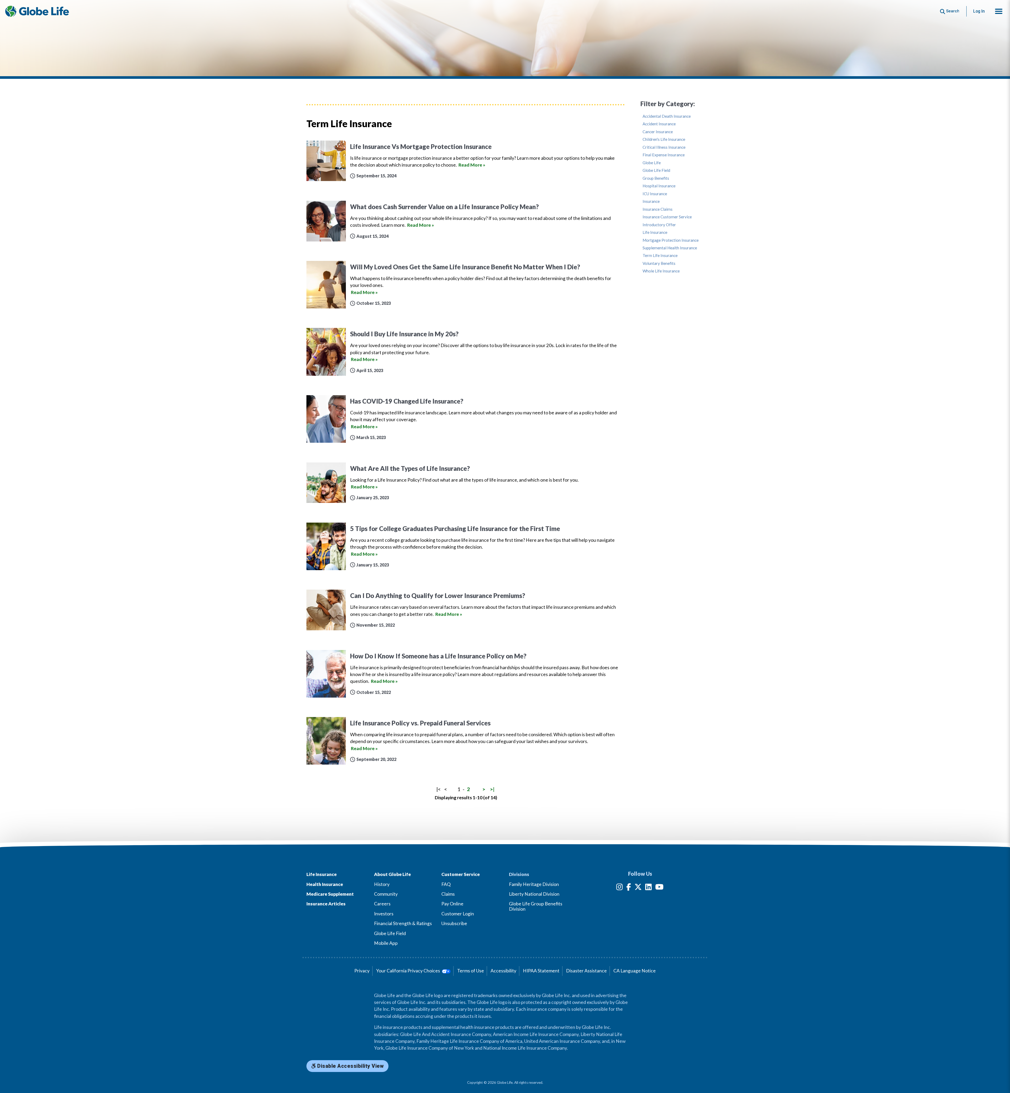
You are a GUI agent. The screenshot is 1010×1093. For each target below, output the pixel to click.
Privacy (362, 970)
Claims (448, 894)
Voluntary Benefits (659, 263)
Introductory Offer (659, 225)
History (382, 884)
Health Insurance (324, 884)
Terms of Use (470, 970)
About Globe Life (392, 874)
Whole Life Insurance (661, 271)
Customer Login (457, 913)
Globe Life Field (656, 170)
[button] (999, 11)
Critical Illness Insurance (664, 147)
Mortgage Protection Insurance (671, 240)
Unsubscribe (454, 923)
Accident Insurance (659, 124)
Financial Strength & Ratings (403, 923)
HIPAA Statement (541, 970)
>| (492, 789)
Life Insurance (655, 232)
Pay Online (452, 903)
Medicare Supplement (330, 894)
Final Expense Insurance (664, 155)
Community (386, 894)
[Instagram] (619, 888)
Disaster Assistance (586, 970)
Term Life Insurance (660, 255)
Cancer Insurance (658, 132)
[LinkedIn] (648, 888)
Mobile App (386, 943)
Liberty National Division (534, 894)
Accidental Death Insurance (667, 116)
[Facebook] (628, 888)
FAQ (446, 884)
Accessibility (503, 970)
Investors (383, 913)
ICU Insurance (655, 194)
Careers (382, 903)
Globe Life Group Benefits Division (535, 906)
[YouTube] (659, 888)
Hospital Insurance (659, 186)
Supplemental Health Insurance (670, 248)
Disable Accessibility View (350, 1066)
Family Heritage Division (534, 884)
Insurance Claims (658, 209)
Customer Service (460, 874)
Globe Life (652, 163)
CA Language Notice (634, 970)
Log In (979, 11)
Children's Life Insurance (664, 139)
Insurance (651, 201)
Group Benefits (656, 178)
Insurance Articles (326, 903)
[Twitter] (638, 888)
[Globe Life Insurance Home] (37, 11)
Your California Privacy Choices (408, 970)
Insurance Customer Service (667, 217)
